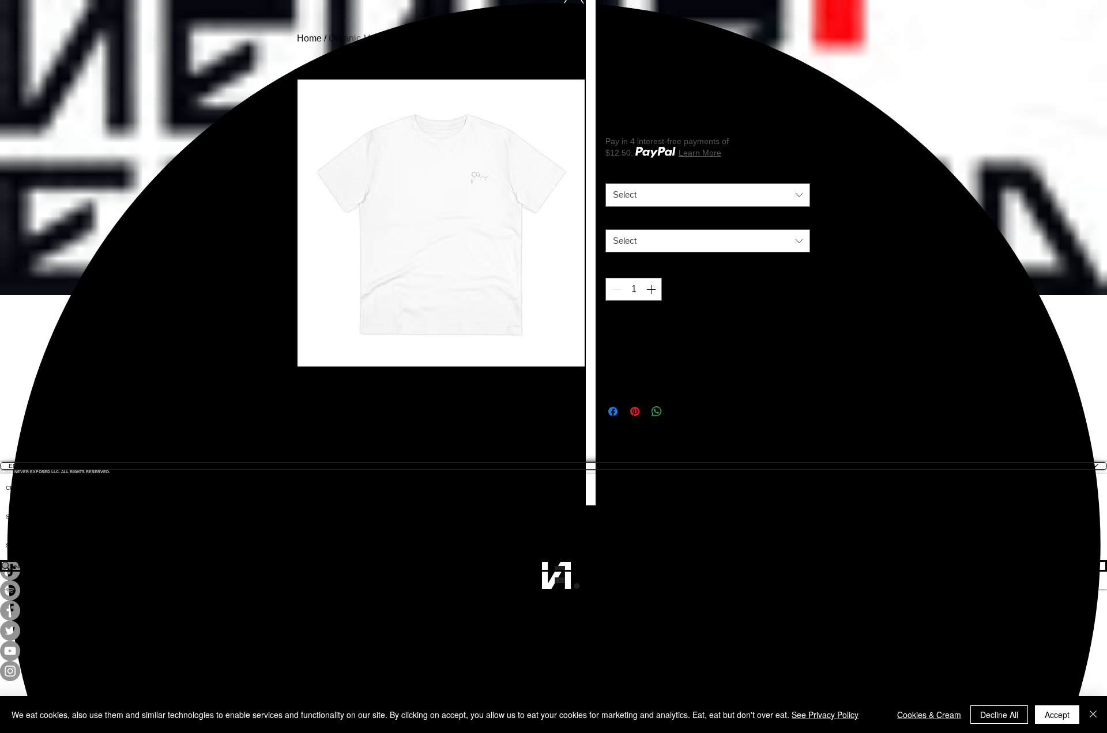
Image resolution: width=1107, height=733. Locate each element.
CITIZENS (19, 488)
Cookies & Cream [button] (929, 714)
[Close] (1093, 714)
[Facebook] (553, 610)
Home (309, 38)
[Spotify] (553, 590)
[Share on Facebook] (613, 411)
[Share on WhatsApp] (657, 411)
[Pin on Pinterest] (635, 411)
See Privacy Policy (825, 714)
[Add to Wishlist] (797, 328)
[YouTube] (553, 651)
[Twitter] (553, 631)
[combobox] (707, 195)
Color (617, 174)
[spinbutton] (633, 289)
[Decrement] (615, 289)
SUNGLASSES (26, 516)
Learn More (700, 152)
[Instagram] (553, 671)
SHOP (14, 545)
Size (615, 220)
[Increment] (652, 289)
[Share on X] (679, 411)
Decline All (999, 714)
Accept (1057, 714)
